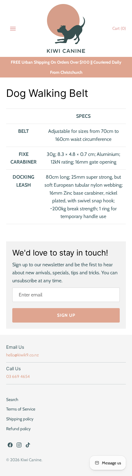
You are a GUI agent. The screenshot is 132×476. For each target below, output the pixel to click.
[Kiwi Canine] (66, 28)
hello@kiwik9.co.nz (22, 354)
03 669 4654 (18, 376)
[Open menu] (13, 28)
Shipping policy (19, 418)
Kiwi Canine (31, 459)
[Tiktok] (27, 446)
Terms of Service (20, 409)
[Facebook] (10, 446)
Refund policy (18, 428)
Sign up (66, 315)
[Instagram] (19, 446)
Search (12, 399)
